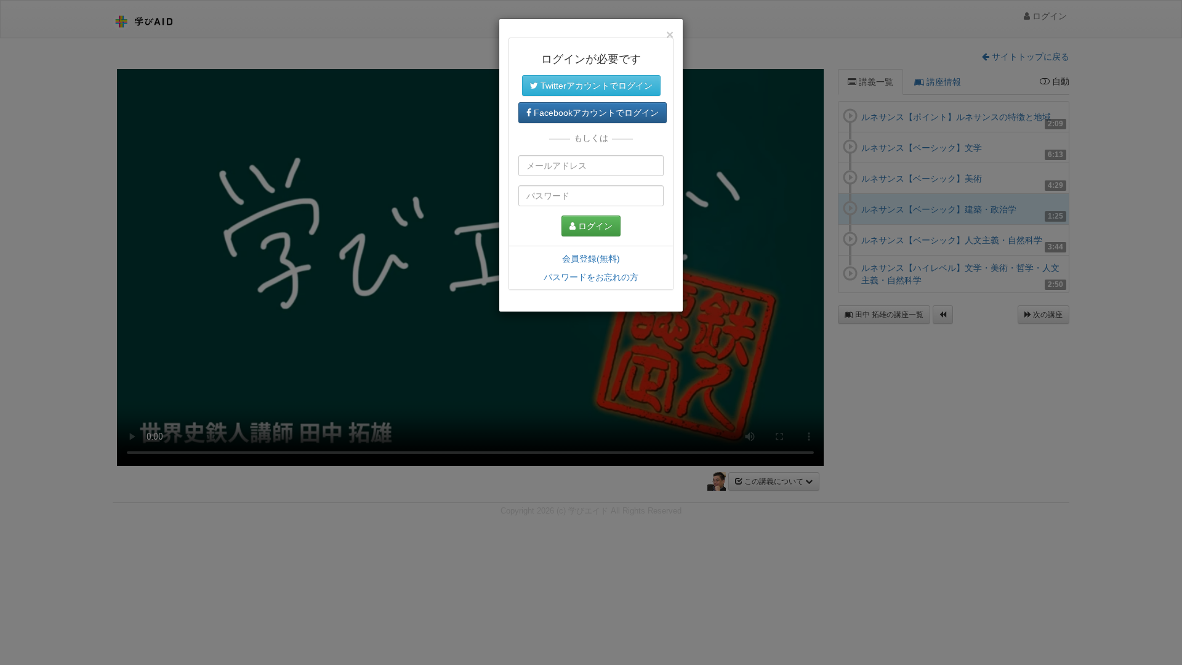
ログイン (594, 226)
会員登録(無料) (591, 259)
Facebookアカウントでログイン (595, 113)
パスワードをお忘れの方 (591, 277)
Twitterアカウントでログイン (595, 86)
